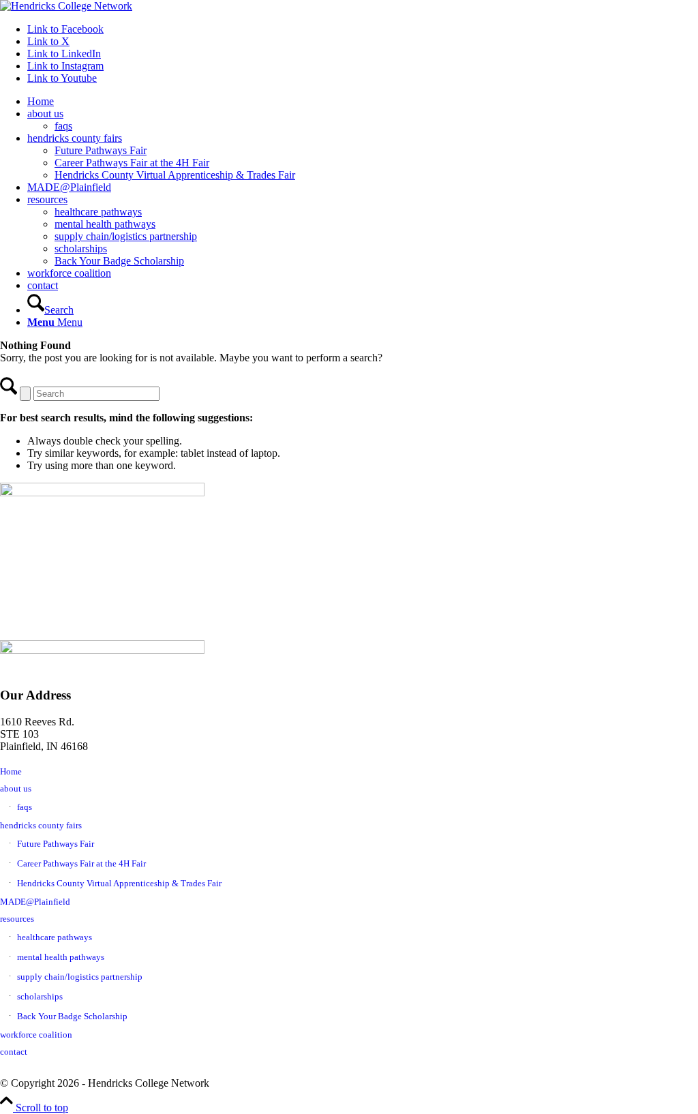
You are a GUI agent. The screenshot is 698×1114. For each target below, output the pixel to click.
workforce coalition (36, 1034)
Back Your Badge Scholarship (72, 1016)
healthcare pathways (54, 937)
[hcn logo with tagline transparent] (66, 6)
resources (17, 919)
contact (13, 1052)
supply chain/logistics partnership (79, 977)
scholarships (40, 996)
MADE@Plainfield (35, 902)
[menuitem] (362, 101)
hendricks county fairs (41, 825)
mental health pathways (60, 957)
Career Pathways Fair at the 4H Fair (81, 863)
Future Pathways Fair (55, 844)
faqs (24, 807)
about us (15, 788)
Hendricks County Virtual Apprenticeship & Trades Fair (119, 883)
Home (11, 771)
